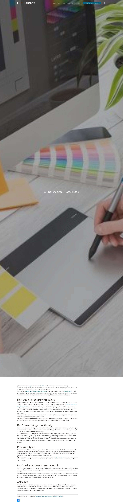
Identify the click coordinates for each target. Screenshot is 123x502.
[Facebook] (47, 500)
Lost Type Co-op (57, 457)
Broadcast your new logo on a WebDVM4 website (49, 496)
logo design (67, 391)
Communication (61, 188)
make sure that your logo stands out (36, 391)
